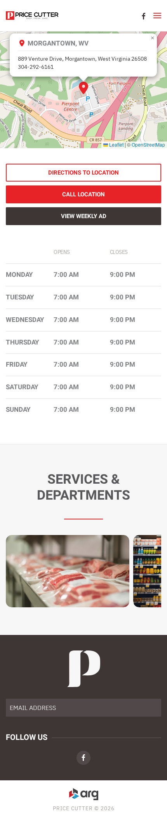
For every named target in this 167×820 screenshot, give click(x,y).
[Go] (152, 708)
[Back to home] (32, 15)
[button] (157, 15)
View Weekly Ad (83, 216)
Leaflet (116, 144)
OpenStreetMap (148, 144)
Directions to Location (83, 172)
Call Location (83, 194)
